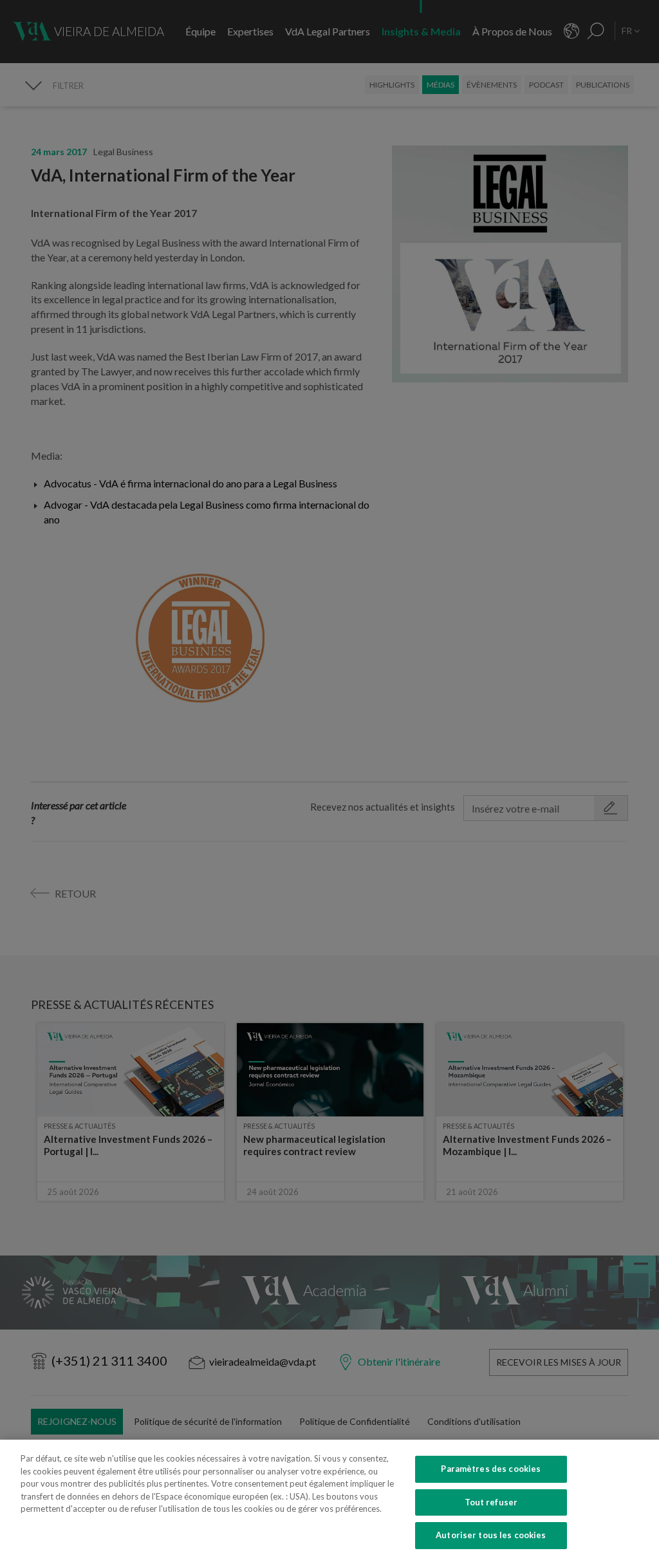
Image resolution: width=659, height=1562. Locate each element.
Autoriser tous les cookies (491, 1535)
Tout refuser (491, 1502)
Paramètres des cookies (491, 1468)
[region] (329, 1501)
